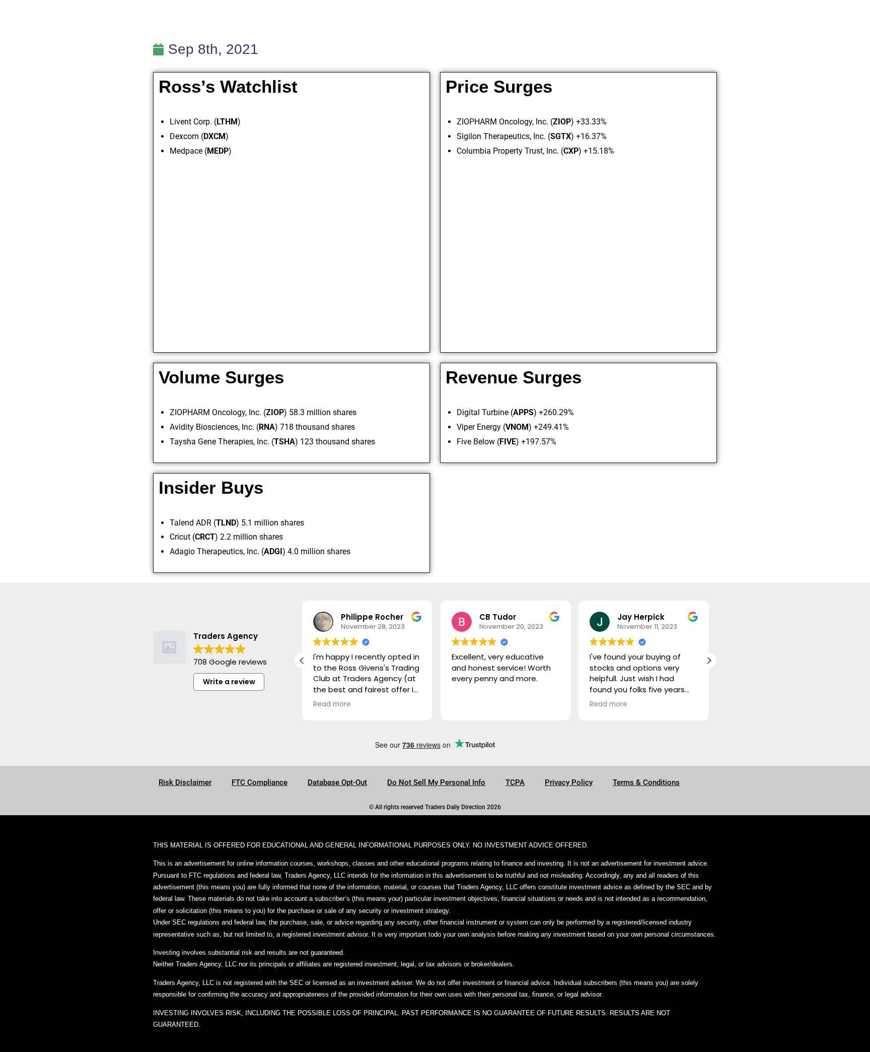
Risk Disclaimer (185, 782)
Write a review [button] (229, 682)
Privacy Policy (569, 782)
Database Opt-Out (337, 782)
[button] (708, 660)
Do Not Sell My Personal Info (436, 782)
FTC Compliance (259, 782)
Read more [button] (332, 704)
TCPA (515, 782)
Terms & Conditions (646, 782)
